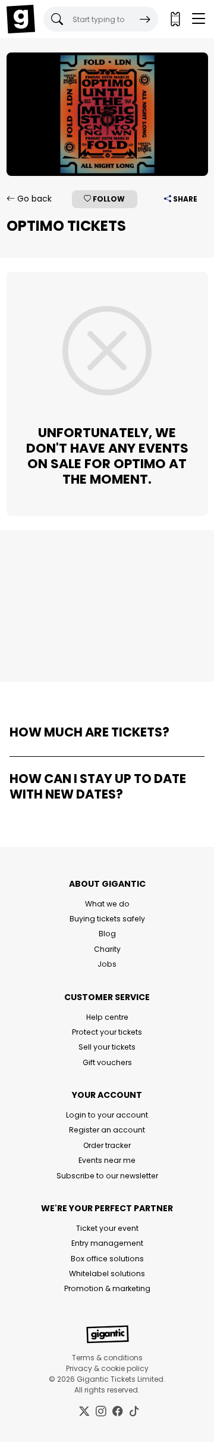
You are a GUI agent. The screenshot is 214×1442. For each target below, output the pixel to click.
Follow (108, 199)
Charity (107, 949)
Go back (33, 199)
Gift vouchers (107, 1062)
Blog (107, 934)
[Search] (145, 19)
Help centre (107, 1017)
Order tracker (107, 1145)
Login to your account (107, 1115)
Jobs (107, 964)
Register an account (107, 1130)
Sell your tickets (107, 1047)
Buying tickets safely (107, 919)
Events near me (107, 1160)
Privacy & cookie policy (107, 1368)
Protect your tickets (107, 1032)
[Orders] (174, 19)
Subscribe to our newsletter (107, 1176)
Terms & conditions (107, 1358)
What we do (107, 904)
